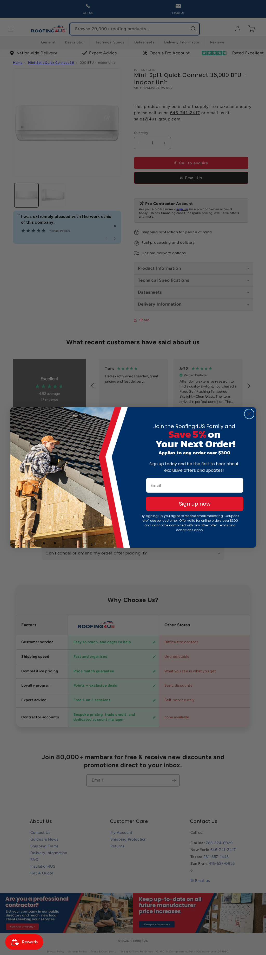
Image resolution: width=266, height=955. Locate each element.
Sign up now (194, 503)
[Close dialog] (249, 413)
